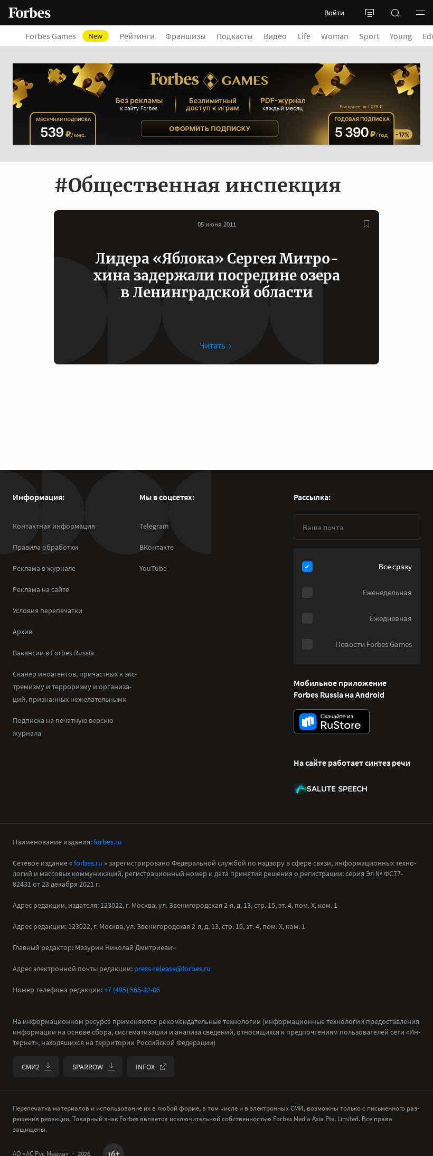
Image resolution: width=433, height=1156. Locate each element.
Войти (334, 12)
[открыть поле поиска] (395, 12)
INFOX (145, 1067)
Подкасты (234, 36)
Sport (369, 36)
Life (303, 36)
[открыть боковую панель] (369, 12)
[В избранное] (366, 223)
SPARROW (87, 1067)
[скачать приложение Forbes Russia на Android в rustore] (332, 722)
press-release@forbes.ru (172, 968)
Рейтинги (137, 36)
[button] (420, 12)
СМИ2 (31, 1067)
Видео (275, 36)
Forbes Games (63, 36)
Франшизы (185, 36)
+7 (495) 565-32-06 (132, 989)
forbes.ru (107, 842)
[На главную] (29, 12)
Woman (335, 36)
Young (401, 36)
